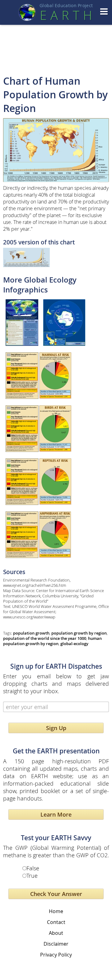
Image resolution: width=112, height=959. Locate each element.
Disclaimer (56, 943)
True (32, 875)
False (32, 868)
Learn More (56, 814)
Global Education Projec (66, 5)
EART (66, 15)
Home (56, 911)
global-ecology (74, 643)
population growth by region (79, 633)
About (56, 933)
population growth (31, 633)
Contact (56, 922)
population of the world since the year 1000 (44, 638)
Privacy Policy (56, 954)
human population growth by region (52, 641)
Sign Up (56, 728)
